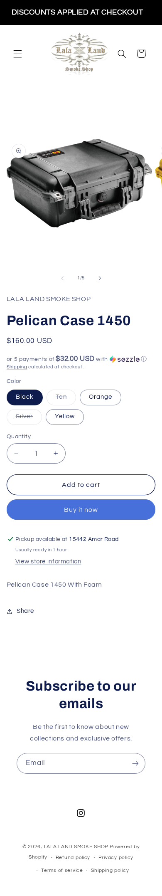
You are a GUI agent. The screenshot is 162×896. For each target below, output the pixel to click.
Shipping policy (110, 870)
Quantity (19, 436)
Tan (66, 399)
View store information (48, 561)
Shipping (17, 367)
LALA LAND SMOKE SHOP (76, 846)
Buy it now (81, 509)
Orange (100, 397)
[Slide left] (62, 278)
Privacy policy (115, 857)
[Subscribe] (135, 763)
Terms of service (62, 870)
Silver (29, 419)
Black (25, 397)
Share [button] (25, 611)
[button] (17, 53)
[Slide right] (100, 278)
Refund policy (73, 857)
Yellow (65, 416)
